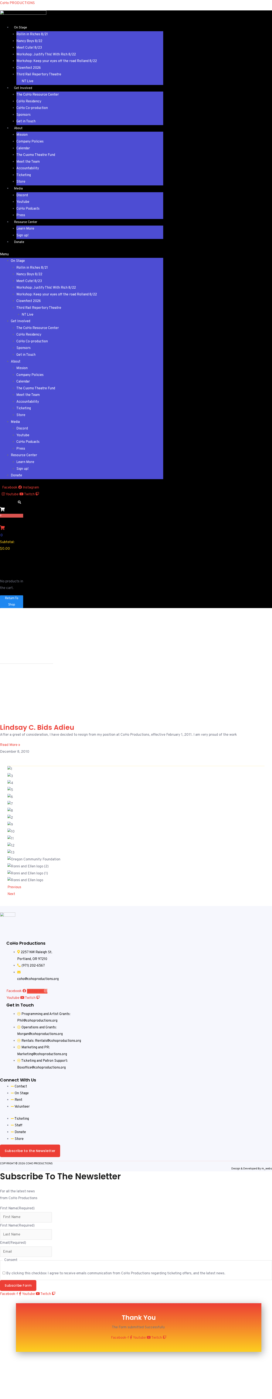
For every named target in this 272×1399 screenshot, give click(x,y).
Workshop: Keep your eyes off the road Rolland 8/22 (56, 61)
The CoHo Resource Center (37, 95)
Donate (19, 242)
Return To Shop (11, 601)
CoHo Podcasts (28, 209)
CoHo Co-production (32, 108)
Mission (22, 135)
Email (13, 1243)
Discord (22, 195)
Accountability (27, 168)
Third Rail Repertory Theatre (38, 74)
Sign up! (22, 235)
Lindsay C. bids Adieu (37, 727)
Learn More (25, 229)
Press (20, 215)
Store (20, 182)
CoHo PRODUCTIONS (17, 3)
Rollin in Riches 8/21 (32, 34)
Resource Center (25, 222)
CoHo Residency (28, 101)
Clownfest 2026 (28, 68)
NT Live (27, 81)
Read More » (10, 745)
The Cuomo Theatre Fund (35, 155)
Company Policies (30, 142)
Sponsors (23, 115)
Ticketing (23, 175)
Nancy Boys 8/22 (29, 41)
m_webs (267, 1168)
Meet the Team (28, 162)
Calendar (23, 148)
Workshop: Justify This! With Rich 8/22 (46, 54)
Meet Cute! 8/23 (29, 48)
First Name (17, 1208)
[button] (81, 254)
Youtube (22, 202)
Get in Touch (25, 121)
